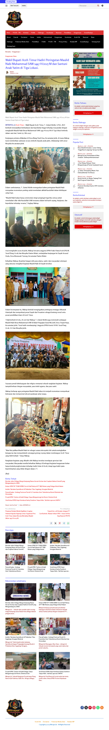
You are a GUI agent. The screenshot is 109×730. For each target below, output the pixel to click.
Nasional (58, 32)
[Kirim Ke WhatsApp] (68, 523)
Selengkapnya (87, 113)
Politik (33, 32)
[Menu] (6, 5)
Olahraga (41, 32)
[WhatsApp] (98, 708)
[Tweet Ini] (55, 523)
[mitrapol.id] (14, 19)
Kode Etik (77, 37)
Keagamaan (77, 32)
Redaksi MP (73, 42)
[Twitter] (86, 708)
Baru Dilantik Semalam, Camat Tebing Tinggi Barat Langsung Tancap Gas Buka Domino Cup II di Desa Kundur (90, 149)
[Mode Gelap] (102, 5)
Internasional (48, 37)
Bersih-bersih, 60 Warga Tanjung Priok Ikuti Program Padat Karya (89, 179)
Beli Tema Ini (14, 5)
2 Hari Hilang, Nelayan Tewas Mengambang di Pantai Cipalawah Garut (90, 164)
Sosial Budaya (88, 32)
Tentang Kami (96, 42)
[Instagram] (94, 708)
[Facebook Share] (51, 523)
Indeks (24, 5)
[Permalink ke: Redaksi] (7, 72)
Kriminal (25, 32)
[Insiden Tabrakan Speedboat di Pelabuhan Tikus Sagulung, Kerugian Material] (60, 537)
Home (32, 37)
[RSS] (102, 708)
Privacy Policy (63, 42)
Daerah (16, 37)
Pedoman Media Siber (22, 42)
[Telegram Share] (64, 523)
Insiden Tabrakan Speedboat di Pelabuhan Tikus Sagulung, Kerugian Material (29, 489)
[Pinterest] (90, 708)
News (8, 32)
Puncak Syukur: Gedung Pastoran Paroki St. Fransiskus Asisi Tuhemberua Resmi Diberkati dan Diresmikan (34, 493)
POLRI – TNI (16, 32)
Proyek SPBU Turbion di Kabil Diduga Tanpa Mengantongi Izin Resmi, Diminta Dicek (31, 497)
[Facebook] (82, 708)
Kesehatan (50, 32)
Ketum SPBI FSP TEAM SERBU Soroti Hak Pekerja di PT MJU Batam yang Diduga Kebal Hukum (34, 486)
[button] (98, 5)
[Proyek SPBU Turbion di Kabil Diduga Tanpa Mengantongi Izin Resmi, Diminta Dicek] (38, 559)
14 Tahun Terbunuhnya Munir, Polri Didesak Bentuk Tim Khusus (88, 171)
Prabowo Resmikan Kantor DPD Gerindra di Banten (90, 187)
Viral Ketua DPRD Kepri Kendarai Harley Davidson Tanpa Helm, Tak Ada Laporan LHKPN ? (33, 500)
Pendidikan (67, 32)
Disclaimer (24, 37)
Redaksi (12, 71)
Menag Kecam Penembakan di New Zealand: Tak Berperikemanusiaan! (88, 156)
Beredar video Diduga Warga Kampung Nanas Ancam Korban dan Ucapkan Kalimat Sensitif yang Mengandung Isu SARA (35, 482)
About (9, 37)
